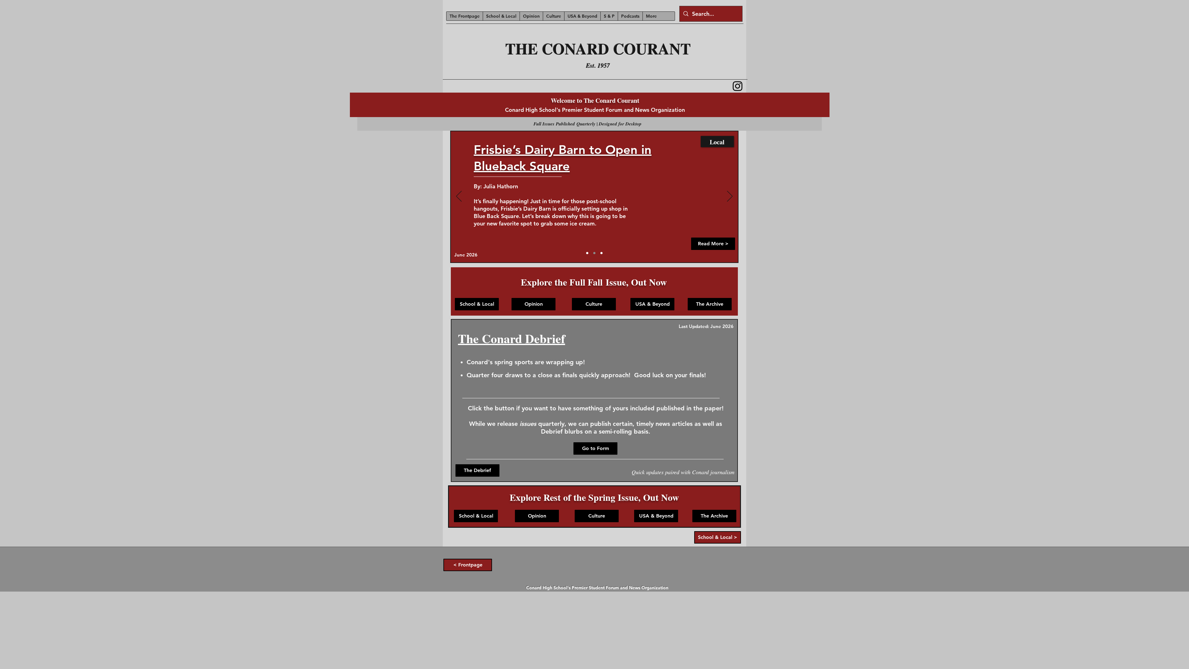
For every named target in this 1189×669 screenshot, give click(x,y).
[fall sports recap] (594, 253)
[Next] (730, 197)
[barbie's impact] (587, 253)
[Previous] (459, 197)
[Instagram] (737, 86)
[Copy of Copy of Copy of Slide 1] (601, 253)
